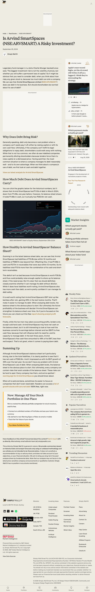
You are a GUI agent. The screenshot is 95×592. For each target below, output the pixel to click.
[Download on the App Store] (10, 519)
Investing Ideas (69, 515)
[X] (8, 511)
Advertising (83, 511)
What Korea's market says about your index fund (77, 253)
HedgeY (72, 341)
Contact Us (82, 519)
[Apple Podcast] (20, 511)
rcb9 (71, 326)
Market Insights (69, 526)
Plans (80, 507)
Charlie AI (82, 551)
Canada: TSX (37, 526)
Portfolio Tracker (69, 507)
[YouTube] (12, 511)
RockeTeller (73, 375)
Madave (72, 467)
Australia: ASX (38, 518)
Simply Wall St (12, 54)
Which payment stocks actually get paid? (76, 227)
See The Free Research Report (76, 182)
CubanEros (73, 423)
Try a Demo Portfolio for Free (19, 425)
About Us (82, 515)
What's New (68, 530)
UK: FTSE (36, 513)
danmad (72, 389)
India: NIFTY (37, 522)
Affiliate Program (84, 540)
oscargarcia (73, 409)
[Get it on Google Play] (25, 519)
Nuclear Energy (53, 524)
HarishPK (73, 457)
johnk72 (72, 477)
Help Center (83, 530)
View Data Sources (9, 556)
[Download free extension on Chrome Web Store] (15, 525)
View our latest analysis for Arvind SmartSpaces (23, 172)
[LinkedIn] (4, 511)
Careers (81, 523)
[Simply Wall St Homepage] (3, 1)
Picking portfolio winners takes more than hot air (76, 240)
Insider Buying (53, 520)
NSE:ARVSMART (49, 82)
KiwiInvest (73, 437)
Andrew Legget (75, 246)
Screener (67, 511)
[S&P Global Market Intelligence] (10, 537)
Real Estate (13, 33)
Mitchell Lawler (75, 233)
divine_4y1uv (74, 361)
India (4, 33)
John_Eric (73, 312)
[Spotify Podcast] (16, 511)
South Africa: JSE (39, 530)
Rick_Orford (73, 298)
